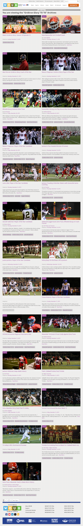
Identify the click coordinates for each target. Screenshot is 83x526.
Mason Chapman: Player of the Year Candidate (17, 146)
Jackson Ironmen (58, 122)
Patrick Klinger (15, 484)
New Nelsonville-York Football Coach (53, 35)
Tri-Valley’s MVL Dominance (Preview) (14, 445)
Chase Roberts (46, 310)
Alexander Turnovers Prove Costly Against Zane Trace (59, 334)
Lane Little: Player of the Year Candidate (15, 183)
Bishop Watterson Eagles (9, 384)
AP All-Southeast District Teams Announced (16, 297)
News (32, 5)
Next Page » (15, 500)
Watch (51, 5)
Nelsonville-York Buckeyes (60, 48)
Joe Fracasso (7, 111)
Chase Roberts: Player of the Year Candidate (56, 297)
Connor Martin (47, 37)
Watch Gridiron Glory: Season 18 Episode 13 (16, 35)
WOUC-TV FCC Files (49, 508)
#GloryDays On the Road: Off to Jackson (54, 260)
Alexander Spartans (8, 83)
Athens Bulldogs (7, 234)
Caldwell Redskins (46, 384)
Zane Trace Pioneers (32, 122)
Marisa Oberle (7, 224)
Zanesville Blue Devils (69, 122)
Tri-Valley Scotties (33, 421)
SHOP (62, 1)
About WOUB (56, 1)
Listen (47, 5)
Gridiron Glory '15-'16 (8, 42)
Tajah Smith (6, 148)
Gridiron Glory (32, 1)
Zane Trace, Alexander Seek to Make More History (18, 482)
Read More (69, 45)
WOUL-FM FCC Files (69, 510)
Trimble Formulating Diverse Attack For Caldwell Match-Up (60, 445)
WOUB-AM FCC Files (49, 510)
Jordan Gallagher (8, 410)
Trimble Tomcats (27, 273)
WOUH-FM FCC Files (69, 508)
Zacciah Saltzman (28, 234)
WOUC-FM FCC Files (69, 506)
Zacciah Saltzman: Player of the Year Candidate (17, 221)
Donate (73, 5)
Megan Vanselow (47, 373)
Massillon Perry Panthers (21, 421)
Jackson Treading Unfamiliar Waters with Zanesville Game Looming (60, 183)
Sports (37, 5)
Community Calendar (30, 510)
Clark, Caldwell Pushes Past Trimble (53, 371)
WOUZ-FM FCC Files (69, 512)
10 (10, 500)
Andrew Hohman (47, 111)
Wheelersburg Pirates (20, 122)
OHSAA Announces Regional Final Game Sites (17, 334)
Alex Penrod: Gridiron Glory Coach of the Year (17, 72)
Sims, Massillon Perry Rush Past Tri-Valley (16, 408)
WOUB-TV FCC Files (49, 506)
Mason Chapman (30, 159)
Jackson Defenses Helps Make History (14, 371)
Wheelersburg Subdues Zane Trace (14, 109)
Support (65, 5)
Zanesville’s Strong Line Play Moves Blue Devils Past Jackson (61, 109)
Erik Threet (46, 226)
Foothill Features (39, 1)
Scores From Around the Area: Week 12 (54, 408)
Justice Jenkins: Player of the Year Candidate (16, 260)
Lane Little (17, 196)
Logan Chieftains (25, 196)
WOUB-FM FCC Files (49, 512)
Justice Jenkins (18, 273)
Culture (42, 5)
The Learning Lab (48, 1)
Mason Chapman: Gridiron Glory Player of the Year (58, 72)
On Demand (58, 5)
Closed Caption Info (30, 512)
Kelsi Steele (46, 447)
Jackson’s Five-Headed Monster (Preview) (55, 146)
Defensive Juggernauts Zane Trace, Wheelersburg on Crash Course (60, 222)
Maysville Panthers (67, 310)
